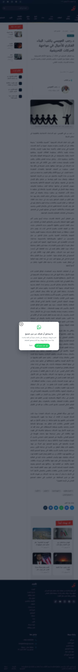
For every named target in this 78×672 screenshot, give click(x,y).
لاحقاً (30, 345)
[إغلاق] (21, 324)
